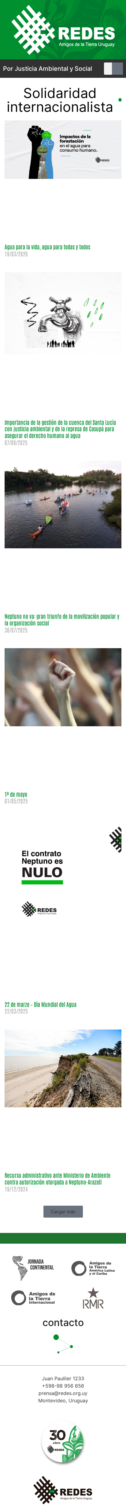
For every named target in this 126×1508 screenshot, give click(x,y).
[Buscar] (118, 68)
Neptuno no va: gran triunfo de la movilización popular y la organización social (62, 619)
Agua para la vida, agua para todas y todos (47, 246)
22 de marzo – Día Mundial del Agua (40, 1004)
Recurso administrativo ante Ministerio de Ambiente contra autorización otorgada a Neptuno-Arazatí (57, 1178)
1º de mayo (16, 794)
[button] (63, 1212)
